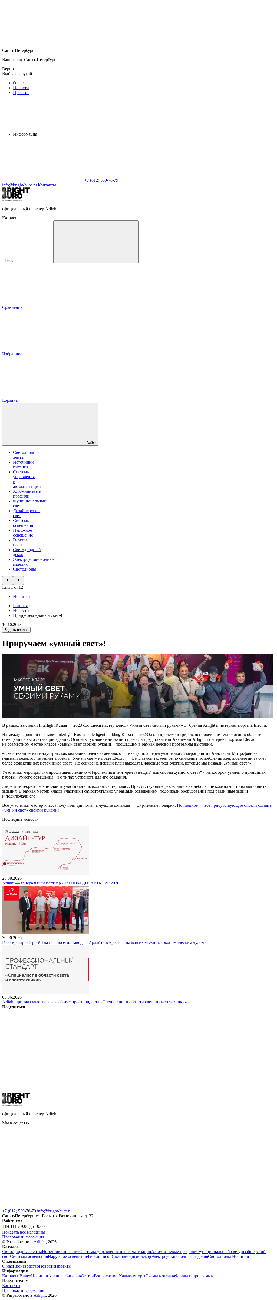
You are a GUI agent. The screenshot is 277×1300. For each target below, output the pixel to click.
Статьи (87, 1276)
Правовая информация (23, 1237)
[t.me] (205, 1164)
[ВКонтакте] (42, 1048)
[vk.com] (123, 1164)
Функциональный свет (217, 1251)
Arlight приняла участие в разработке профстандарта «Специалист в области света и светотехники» (94, 1002)
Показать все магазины (23, 1232)
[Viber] (207, 1048)
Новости (21, 87)
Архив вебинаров (64, 1276)
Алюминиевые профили (27, 493)
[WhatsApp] (42, 180)
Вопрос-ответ (106, 1276)
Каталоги (10, 1276)
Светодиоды (24, 569)
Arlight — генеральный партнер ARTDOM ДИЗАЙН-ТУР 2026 (60, 883)
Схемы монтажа (160, 1276)
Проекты (21, 92)
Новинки (21, 596)
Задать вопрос (16, 630)
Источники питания (23, 464)
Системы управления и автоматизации (115, 1251)
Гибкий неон (20, 542)
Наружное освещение (23, 532)
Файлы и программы (194, 1276)
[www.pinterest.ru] (42, 1206)
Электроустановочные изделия (179, 1256)
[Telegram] (125, 1090)
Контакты (47, 185)
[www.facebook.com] (42, 1164)
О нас (18, 83)
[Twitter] (125, 1048)
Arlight (40, 1241)
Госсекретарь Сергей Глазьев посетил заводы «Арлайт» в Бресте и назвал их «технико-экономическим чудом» (104, 942)
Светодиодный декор (131, 1256)
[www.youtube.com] (123, 1206)
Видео (25, 1276)
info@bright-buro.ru (54, 1211)
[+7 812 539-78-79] (205, 1206)
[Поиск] (96, 241)
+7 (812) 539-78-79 (19, 1211)
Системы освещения (23, 523)
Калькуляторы (132, 1276)
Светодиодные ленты (22, 1251)
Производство (26, 1266)
